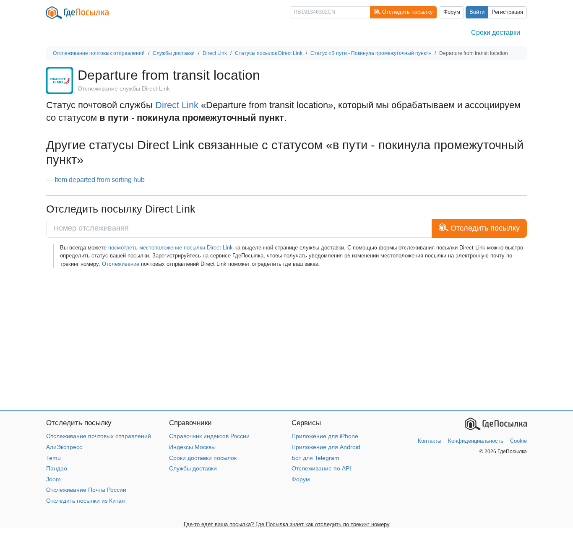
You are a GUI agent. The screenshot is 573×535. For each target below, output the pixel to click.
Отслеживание (120, 264)
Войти (476, 12)
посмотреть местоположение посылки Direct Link (170, 247)
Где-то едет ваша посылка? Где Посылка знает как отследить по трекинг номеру (287, 524)
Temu (53, 457)
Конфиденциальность (475, 441)
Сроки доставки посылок (203, 457)
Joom (53, 479)
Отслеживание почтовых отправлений (98, 436)
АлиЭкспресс (64, 447)
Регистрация (507, 12)
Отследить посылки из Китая (85, 500)
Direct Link (176, 105)
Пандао (56, 468)
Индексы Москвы (192, 447)
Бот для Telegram (315, 457)
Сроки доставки (495, 32)
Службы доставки (193, 468)
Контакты (429, 441)
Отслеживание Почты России (86, 489)
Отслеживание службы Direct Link (124, 88)
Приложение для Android (326, 447)
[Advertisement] (286, 339)
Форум (451, 12)
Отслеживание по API (321, 468)
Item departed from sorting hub (100, 179)
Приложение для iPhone (325, 436)
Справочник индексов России (209, 436)
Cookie (518, 441)
